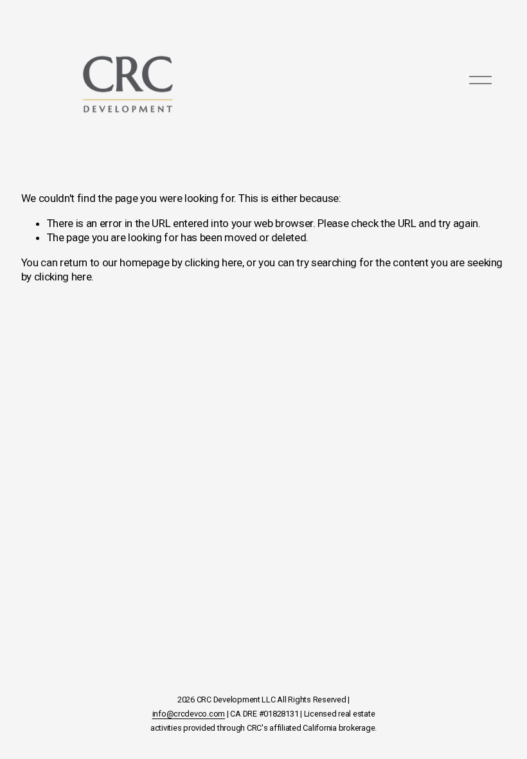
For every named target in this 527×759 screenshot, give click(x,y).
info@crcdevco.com (189, 713)
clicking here (213, 262)
